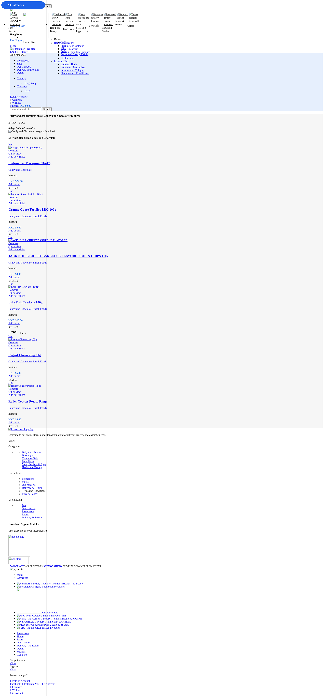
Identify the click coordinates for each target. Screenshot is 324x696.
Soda (63, 51)
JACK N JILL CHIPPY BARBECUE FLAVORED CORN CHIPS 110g (58, 256)
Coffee (64, 42)
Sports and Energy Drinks (74, 54)
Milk (63, 48)
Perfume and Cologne (72, 70)
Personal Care (61, 61)
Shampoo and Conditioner (75, 73)
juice (63, 45)
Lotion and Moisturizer (73, 67)
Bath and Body (69, 64)
